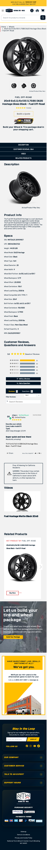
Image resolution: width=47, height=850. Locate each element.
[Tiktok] (38, 746)
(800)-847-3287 (21, 680)
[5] (4, 567)
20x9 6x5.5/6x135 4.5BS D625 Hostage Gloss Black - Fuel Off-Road (20, 546)
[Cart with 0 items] (43, 11)
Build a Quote (23, 114)
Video (23, 154)
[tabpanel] (22, 568)
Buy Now (12, 593)
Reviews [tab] (12, 391)
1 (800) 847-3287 (30, 2)
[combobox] (23, 18)
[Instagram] (30, 746)
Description (23, 145)
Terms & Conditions (23, 835)
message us (34, 680)
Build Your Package (13, 637)
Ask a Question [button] (24, 383)
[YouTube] (34, 746)
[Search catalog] (42, 17)
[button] (36, 453)
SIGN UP (33, 739)
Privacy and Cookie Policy (23, 838)
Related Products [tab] (24, 158)
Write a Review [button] (24, 379)
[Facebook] (27, 746)
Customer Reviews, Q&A (23, 149)
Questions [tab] (26, 391)
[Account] (32, 11)
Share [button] (11, 453)
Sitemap (23, 831)
